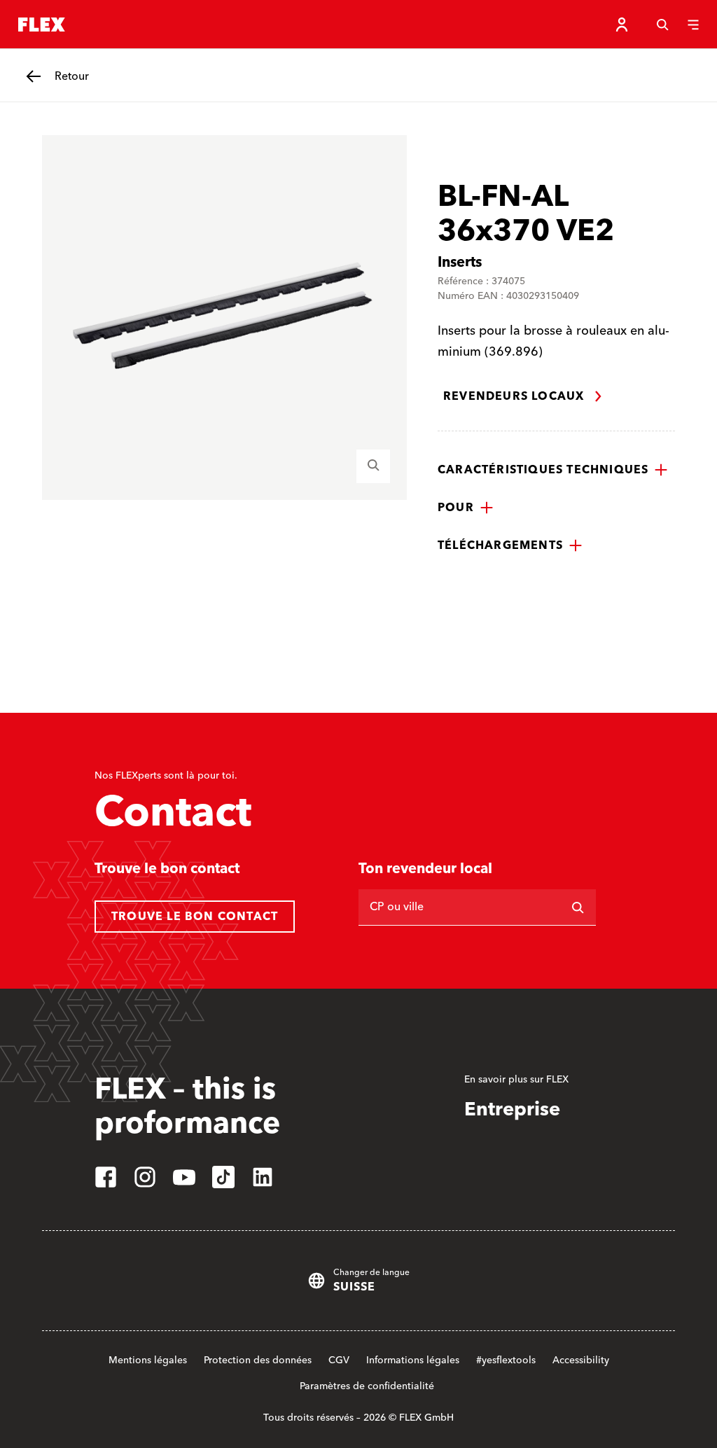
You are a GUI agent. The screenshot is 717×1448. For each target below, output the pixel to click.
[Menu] (693, 24)
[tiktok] (223, 1177)
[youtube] (184, 1177)
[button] (553, 470)
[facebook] (105, 1177)
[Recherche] (662, 24)
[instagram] (145, 1177)
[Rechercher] (577, 907)
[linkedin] (262, 1177)
